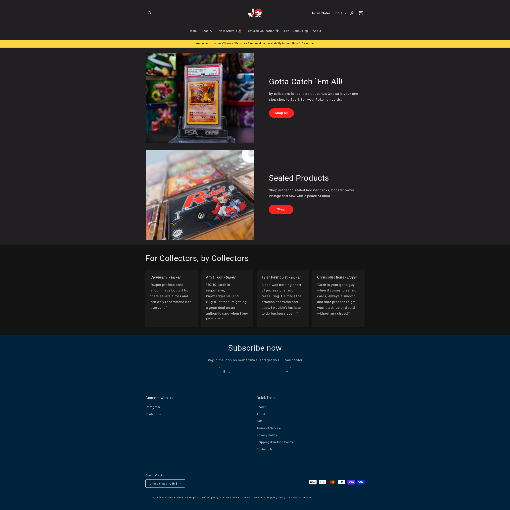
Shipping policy (276, 497)
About (261, 414)
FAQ (259, 421)
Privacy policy (231, 497)
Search (262, 407)
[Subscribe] (286, 371)
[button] (149, 13)
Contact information (301, 497)
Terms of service (252, 497)
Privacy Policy (267, 435)
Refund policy (210, 497)
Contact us (153, 414)
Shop (281, 209)
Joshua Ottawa (165, 497)
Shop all (281, 113)
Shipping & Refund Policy (275, 442)
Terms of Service (269, 428)
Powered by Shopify (186, 497)
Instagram (152, 407)
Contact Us (265, 449)
